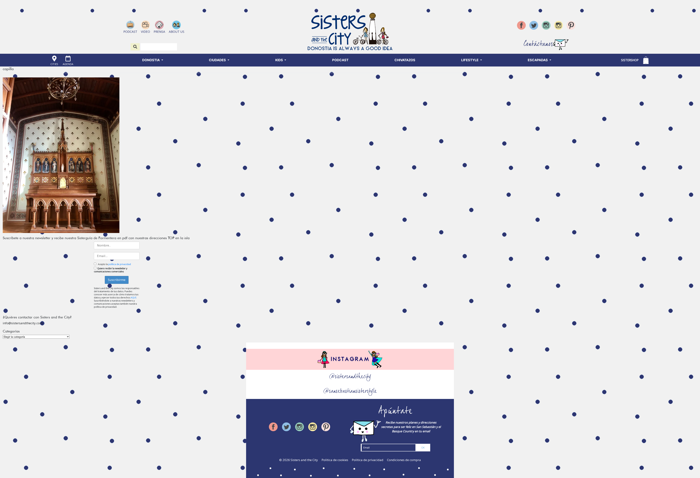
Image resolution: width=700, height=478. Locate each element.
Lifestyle (470, 60)
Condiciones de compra (404, 460)
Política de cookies (335, 460)
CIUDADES (218, 60)
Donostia (151, 60)
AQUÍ (133, 297)
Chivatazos (404, 60)
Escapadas (538, 60)
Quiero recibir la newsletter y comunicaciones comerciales (110, 270)
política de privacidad (119, 264)
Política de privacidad (367, 460)
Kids (279, 60)
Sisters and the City (304, 460)
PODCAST (340, 60)
